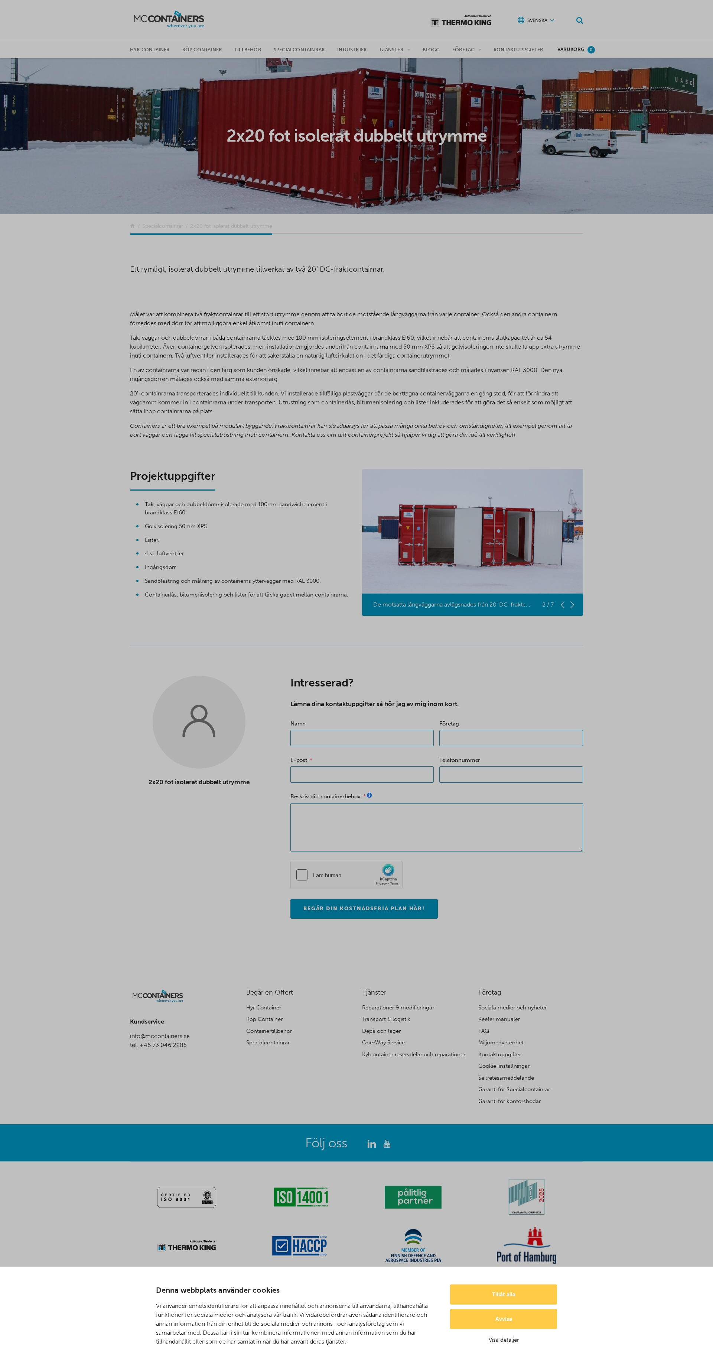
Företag (463, 49)
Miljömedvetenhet (501, 1042)
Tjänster (391, 49)
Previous (562, 605)
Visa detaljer (504, 1339)
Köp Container (264, 1019)
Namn (298, 723)
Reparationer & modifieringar (398, 1007)
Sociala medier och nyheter (512, 1007)
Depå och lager (381, 1031)
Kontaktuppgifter (518, 49)
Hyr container (150, 49)
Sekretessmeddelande (506, 1077)
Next (572, 605)
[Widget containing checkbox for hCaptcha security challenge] (346, 875)
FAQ (483, 1031)
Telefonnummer (459, 760)
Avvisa (503, 1319)
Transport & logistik (386, 1019)
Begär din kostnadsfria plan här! (364, 908)
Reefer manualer (499, 1019)
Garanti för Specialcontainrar (514, 1089)
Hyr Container (263, 1007)
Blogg (431, 49)
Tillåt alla (503, 1294)
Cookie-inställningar (504, 1066)
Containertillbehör (269, 1031)
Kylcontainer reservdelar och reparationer (413, 1054)
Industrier (352, 49)
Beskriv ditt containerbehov (325, 796)
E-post (298, 760)
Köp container (202, 49)
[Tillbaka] (132, 226)
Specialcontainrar (299, 49)
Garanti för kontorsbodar (509, 1101)
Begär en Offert (269, 992)
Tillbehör (247, 49)
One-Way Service (383, 1042)
